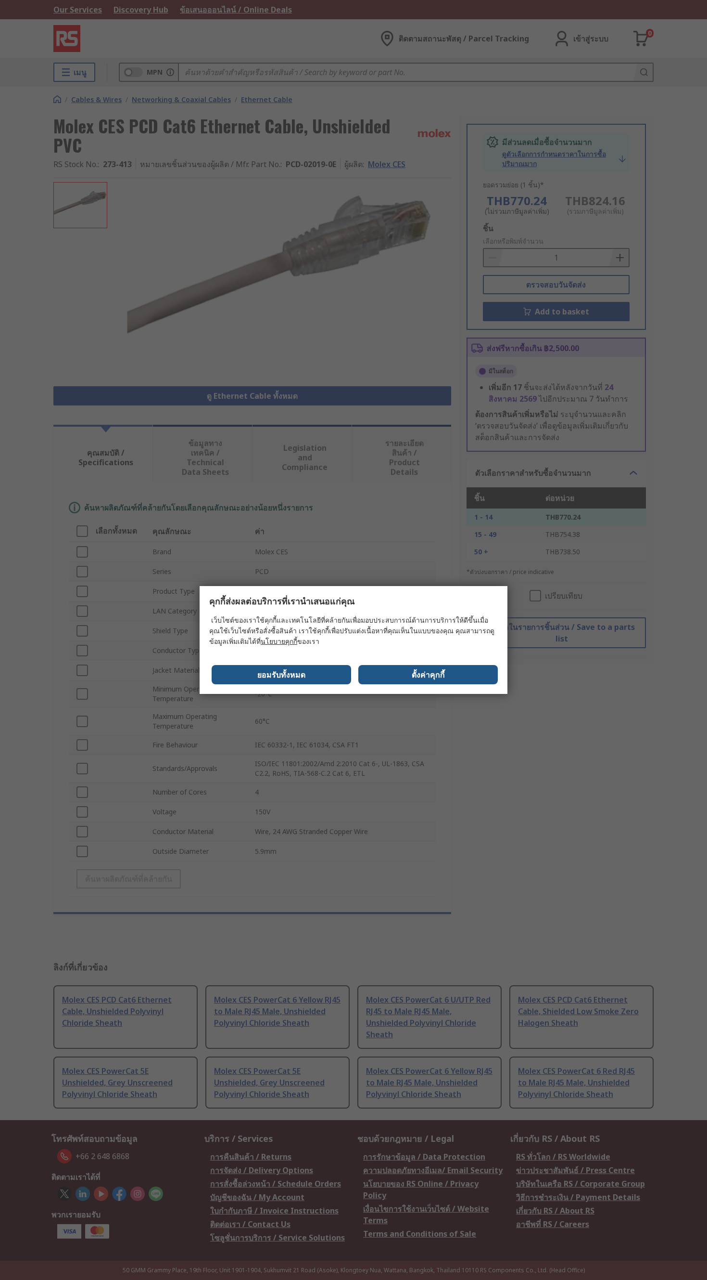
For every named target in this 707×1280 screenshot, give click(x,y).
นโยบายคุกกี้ (279, 641)
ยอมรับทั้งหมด (281, 674)
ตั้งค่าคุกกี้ (428, 674)
